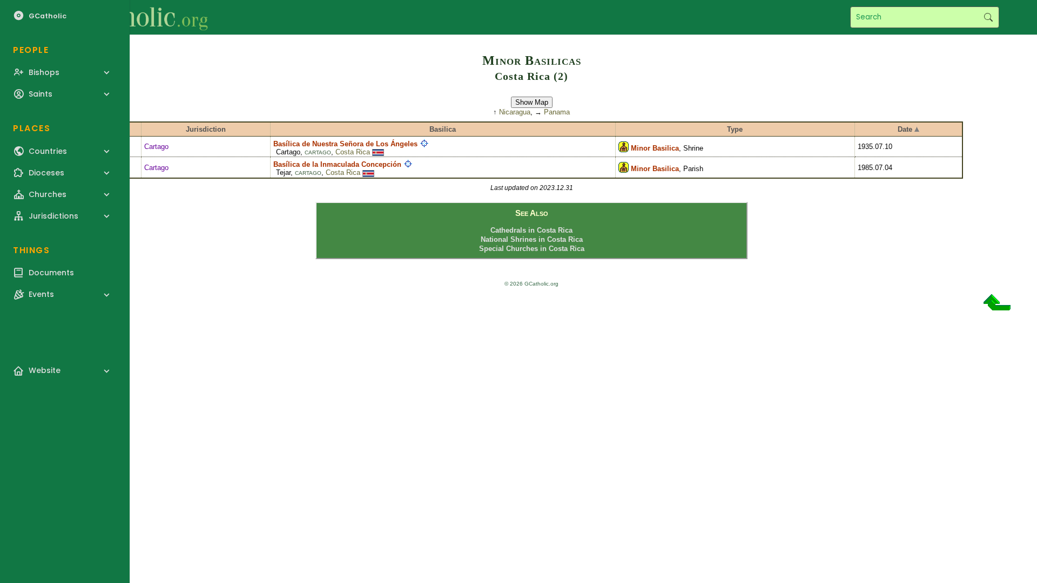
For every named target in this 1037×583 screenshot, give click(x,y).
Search (988, 17)
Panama (557, 112)
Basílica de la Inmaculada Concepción (337, 164)
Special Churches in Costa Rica (531, 249)
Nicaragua (514, 112)
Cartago (156, 147)
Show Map (531, 102)
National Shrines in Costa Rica (532, 239)
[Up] (997, 306)
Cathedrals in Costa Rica (531, 230)
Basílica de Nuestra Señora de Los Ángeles (345, 144)
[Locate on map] (424, 144)
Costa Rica (352, 152)
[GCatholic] (133, 17)
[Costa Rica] (378, 152)
